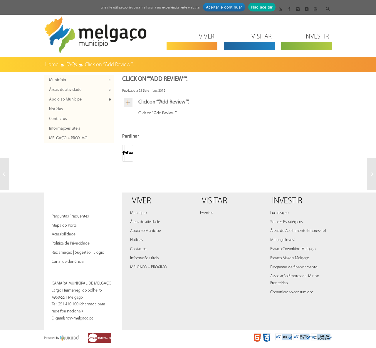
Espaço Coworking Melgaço (292, 249)
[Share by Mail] (131, 153)
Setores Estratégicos (286, 222)
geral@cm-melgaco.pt (74, 318)
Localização (279, 213)
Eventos (206, 213)
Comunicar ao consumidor (291, 292)
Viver (141, 201)
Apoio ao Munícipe (65, 99)
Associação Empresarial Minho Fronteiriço (294, 279)
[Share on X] (127, 153)
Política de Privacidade (71, 243)
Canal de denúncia (68, 262)
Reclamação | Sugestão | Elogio (78, 252)
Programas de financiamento (293, 267)
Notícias (56, 109)
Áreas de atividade (65, 90)
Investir (287, 201)
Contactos (58, 119)
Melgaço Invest (282, 240)
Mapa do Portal (65, 225)
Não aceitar (262, 7)
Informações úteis (64, 128)
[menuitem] (192, 33)
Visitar (214, 201)
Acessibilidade (63, 234)
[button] (227, 102)
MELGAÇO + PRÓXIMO (68, 138)
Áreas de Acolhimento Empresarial (298, 231)
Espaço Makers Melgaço (289, 258)
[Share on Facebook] (123, 153)
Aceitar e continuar (224, 7)
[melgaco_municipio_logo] (95, 33)
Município (57, 80)
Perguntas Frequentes (70, 216)
